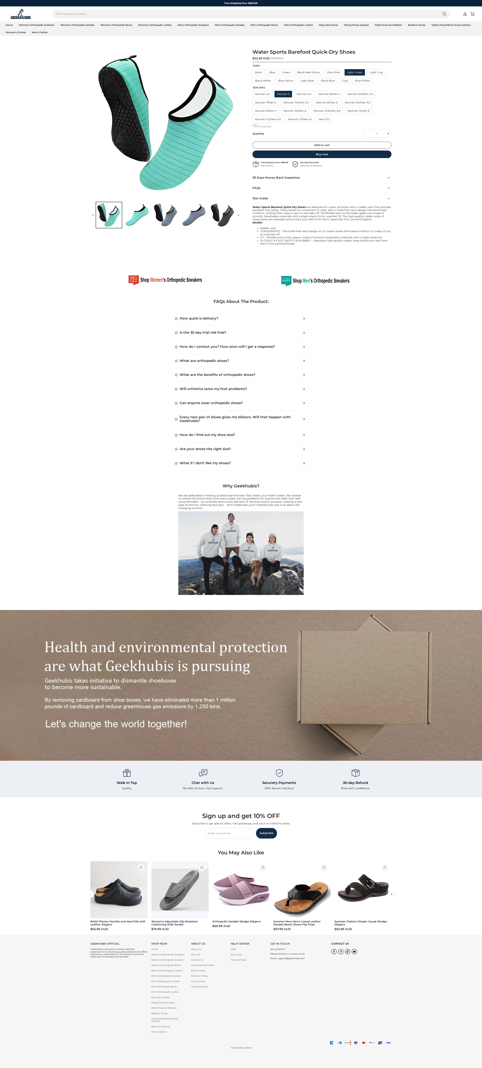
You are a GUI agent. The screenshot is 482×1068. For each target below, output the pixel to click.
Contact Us (197, 960)
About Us (196, 949)
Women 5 (283, 94)
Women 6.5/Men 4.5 (360, 94)
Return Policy (198, 970)
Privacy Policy (198, 981)
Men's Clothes (40, 32)
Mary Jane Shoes (328, 25)
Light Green (354, 72)
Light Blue (307, 80)
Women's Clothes (16, 32)
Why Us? (195, 954)
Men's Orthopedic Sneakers (193, 25)
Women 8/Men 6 (327, 102)
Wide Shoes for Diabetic (388, 25)
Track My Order (238, 960)
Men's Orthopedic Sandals (229, 25)
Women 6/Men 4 (329, 94)
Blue (272, 72)
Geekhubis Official (244, 1048)
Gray (345, 80)
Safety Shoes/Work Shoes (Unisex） (452, 25)
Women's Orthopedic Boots (116, 25)
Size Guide (236, 954)
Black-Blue (328, 80)
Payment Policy (199, 976)
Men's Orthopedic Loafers (298, 25)
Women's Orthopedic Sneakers (36, 25)
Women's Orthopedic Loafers (155, 25)
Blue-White (362, 80)
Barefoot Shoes (417, 25)
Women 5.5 (304, 94)
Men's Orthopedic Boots (264, 25)
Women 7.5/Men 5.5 (296, 102)
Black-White (263, 80)
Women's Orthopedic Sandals (77, 25)
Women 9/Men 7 (265, 110)
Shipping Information (202, 965)
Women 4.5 (262, 94)
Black (258, 72)
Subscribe (266, 833)
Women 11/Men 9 (358, 110)
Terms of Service (199, 986)
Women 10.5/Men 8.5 (326, 110)
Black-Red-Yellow (308, 72)
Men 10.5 (324, 119)
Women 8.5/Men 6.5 (358, 102)
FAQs (233, 949)
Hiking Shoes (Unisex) (356, 25)
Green (286, 72)
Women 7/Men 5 (265, 102)
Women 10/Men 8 (295, 110)
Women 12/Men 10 (300, 119)
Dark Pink (333, 72)
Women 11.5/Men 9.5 (268, 119)
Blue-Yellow (285, 80)
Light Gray (376, 72)
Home (9, 25)
